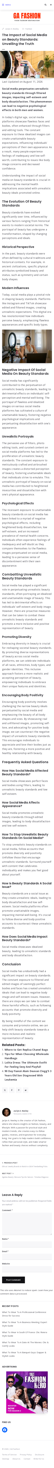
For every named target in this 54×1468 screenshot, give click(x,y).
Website (6, 1263)
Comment (7, 1210)
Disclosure (39, 1454)
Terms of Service (9, 1454)
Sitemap (5, 1459)
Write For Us (39, 1459)
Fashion (28, 29)
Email (5, 1251)
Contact (27, 1459)
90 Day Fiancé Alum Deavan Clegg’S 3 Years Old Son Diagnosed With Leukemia (28, 1075)
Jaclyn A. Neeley (20, 1110)
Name (5, 1239)
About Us (16, 1459)
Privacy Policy (26, 1454)
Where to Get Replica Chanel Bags (26, 1049)
